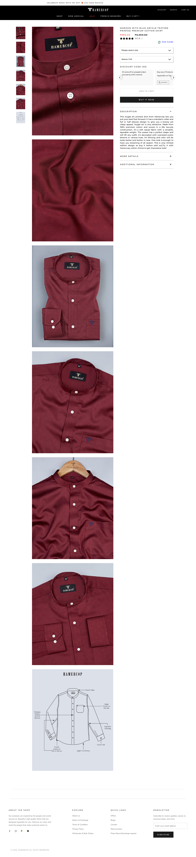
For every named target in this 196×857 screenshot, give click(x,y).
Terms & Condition (80, 824)
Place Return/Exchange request (123, 833)
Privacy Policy (78, 829)
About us (76, 815)
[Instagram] (16, 830)
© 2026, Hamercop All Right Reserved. (30, 850)
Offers (113, 815)
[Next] (173, 77)
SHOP (60, 16)
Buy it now (147, 100)
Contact (114, 824)
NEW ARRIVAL (76, 16)
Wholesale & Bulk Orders (83, 833)
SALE (92, 16)
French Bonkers (111, 16)
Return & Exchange (80, 820)
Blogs (113, 820)
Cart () (185, 10)
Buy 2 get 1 (133, 16)
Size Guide (167, 42)
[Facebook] (10, 830)
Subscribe (163, 835)
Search (173, 10)
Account (162, 10)
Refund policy (116, 829)
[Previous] (120, 77)
